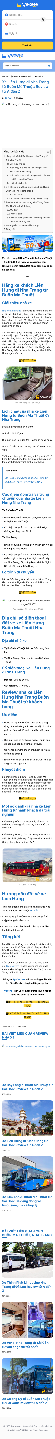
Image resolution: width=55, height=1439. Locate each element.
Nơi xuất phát (16, 15)
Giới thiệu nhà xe (17, 164)
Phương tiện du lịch (11, 76)
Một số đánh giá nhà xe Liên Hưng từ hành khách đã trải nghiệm (30, 219)
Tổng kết (10, 229)
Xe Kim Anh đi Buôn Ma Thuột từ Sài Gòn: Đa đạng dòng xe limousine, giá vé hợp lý (27, 1201)
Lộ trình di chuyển (18, 183)
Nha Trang (22, 1027)
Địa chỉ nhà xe (16, 194)
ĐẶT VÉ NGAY (28, 360)
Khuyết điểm (16, 214)
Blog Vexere (12, 966)
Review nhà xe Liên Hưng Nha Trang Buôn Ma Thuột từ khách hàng (27, 204)
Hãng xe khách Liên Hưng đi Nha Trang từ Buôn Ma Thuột (27, 158)
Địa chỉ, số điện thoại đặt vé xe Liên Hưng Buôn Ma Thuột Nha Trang (27, 189)
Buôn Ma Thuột (9, 1027)
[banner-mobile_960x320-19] (27, 243)
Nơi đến (13, 24)
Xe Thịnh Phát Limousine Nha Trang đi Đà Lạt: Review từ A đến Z (26, 1287)
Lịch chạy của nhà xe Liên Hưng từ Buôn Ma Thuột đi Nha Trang (29, 170)
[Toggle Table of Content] (47, 151)
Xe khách (39, 76)
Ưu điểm (14, 210)
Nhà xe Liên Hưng (11, 310)
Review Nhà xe (27, 76)
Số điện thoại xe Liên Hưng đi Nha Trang (29, 198)
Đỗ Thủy (8, 98)
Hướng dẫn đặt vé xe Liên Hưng (22, 225)
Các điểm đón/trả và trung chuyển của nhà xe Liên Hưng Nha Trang (30, 177)
